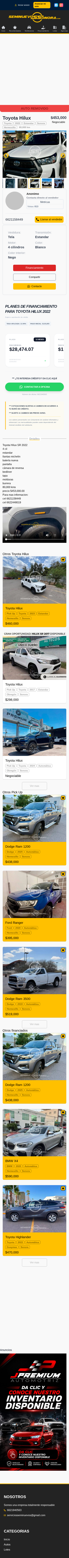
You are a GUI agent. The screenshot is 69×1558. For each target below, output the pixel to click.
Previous (5, 154)
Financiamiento (34, 267)
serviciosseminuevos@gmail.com (26, 1515)
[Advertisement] (34, 73)
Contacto (36, 286)
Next (61, 154)
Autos (7, 1544)
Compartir (34, 277)
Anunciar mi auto (40, 5)
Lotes (7, 1549)
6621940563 (14, 1510)
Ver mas (34, 786)
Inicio (7, 1539)
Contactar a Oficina (37, 387)
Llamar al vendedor (51, 219)
